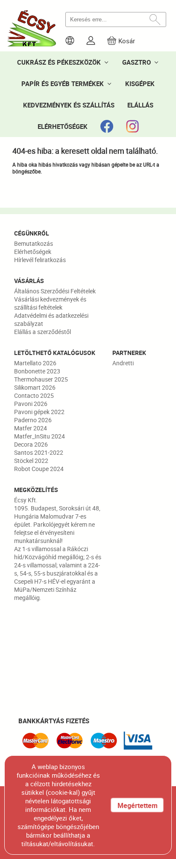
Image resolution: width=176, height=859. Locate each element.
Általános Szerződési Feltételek (55, 291)
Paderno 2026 (33, 420)
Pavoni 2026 (30, 404)
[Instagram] (132, 126)
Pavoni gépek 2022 (39, 412)
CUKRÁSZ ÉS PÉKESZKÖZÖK (59, 62)
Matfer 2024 (30, 428)
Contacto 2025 (34, 395)
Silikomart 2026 (35, 387)
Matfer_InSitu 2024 (39, 436)
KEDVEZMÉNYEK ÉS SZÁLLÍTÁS (68, 105)
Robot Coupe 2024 (39, 469)
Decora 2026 (31, 444)
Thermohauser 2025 (41, 379)
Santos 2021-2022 (38, 452)
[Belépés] (90, 40)
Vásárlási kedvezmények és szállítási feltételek (50, 303)
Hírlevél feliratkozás (40, 260)
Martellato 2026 (35, 363)
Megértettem (137, 805)
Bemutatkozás (33, 243)
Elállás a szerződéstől (42, 332)
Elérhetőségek (32, 252)
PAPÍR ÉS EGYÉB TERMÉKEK (62, 83)
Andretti (123, 363)
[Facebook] (106, 126)
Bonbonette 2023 (37, 371)
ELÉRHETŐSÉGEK (63, 126)
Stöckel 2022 (31, 460)
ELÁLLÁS (140, 105)
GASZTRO (136, 62)
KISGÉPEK (140, 83)
